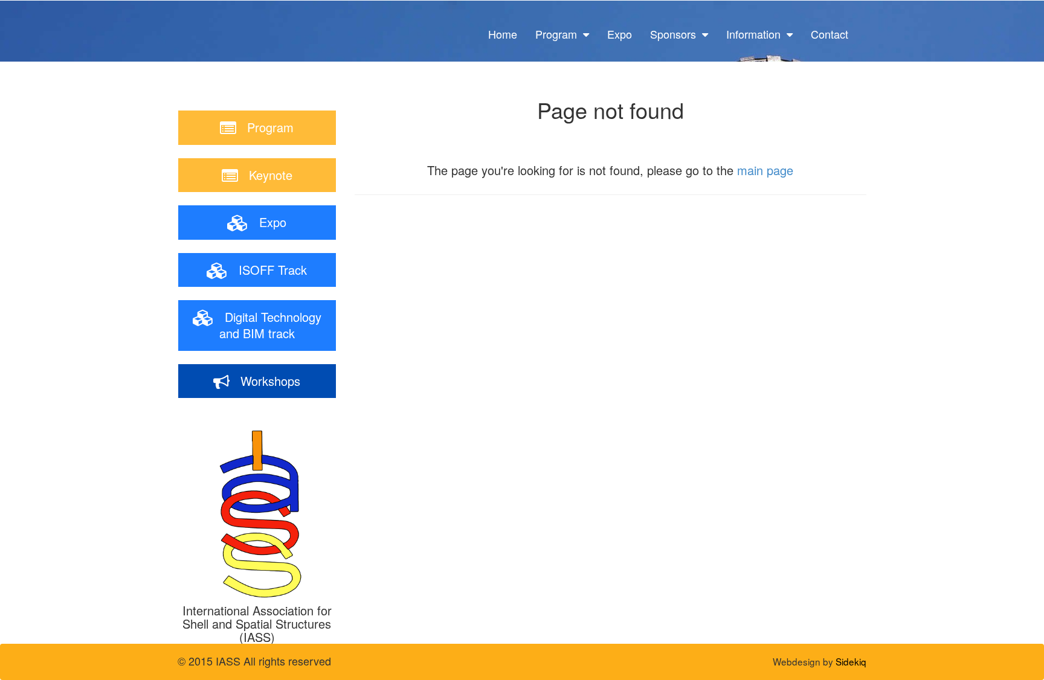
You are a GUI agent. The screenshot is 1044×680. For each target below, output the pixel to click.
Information (756, 34)
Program (559, 34)
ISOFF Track (267, 269)
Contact (829, 34)
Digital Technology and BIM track (267, 325)
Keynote (265, 175)
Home (502, 34)
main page (765, 170)
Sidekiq (851, 661)
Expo (619, 34)
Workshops (265, 381)
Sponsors (676, 34)
